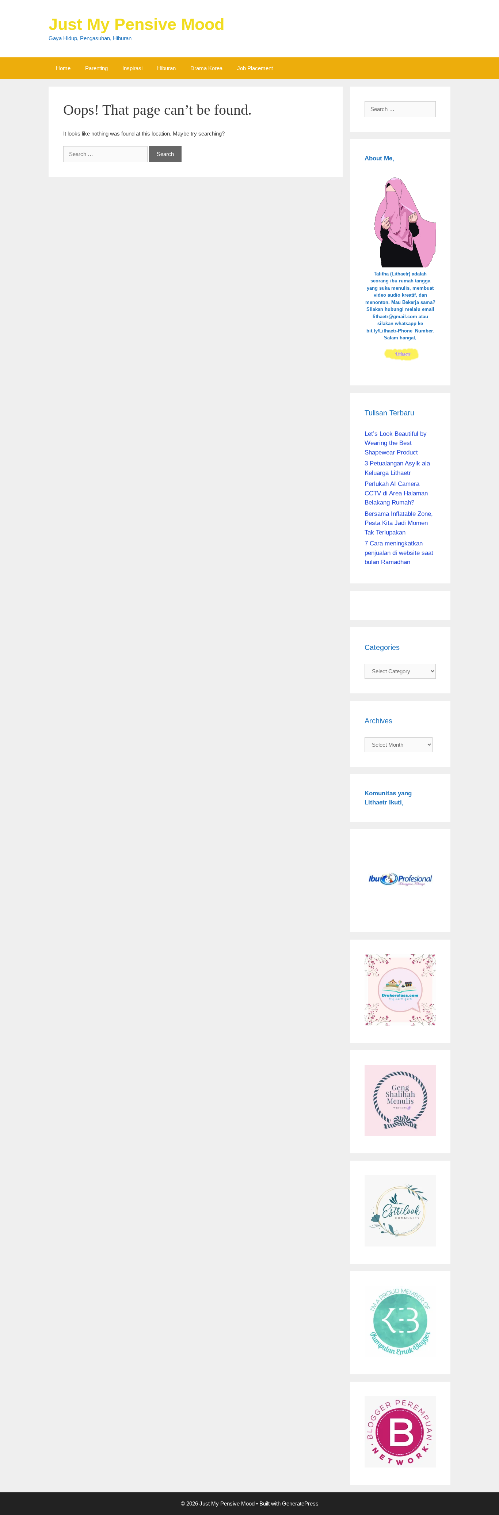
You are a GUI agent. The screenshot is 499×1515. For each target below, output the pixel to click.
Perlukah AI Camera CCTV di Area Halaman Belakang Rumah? (396, 493)
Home (63, 68)
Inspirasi (132, 68)
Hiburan (166, 68)
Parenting (96, 68)
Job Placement (255, 68)
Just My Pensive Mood (136, 24)
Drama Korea (206, 68)
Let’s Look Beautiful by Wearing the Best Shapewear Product (396, 443)
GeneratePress (300, 1503)
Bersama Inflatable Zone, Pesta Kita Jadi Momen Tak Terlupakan (399, 523)
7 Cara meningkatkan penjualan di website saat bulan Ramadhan (399, 553)
